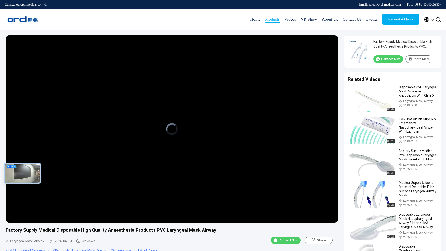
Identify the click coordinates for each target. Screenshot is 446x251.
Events (371, 19)
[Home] (23, 19)
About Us (330, 19)
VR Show (309, 19)
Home (255, 19)
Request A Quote (400, 19)
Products (272, 19)
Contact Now (288, 240)
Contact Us (352, 19)
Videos (290, 19)
